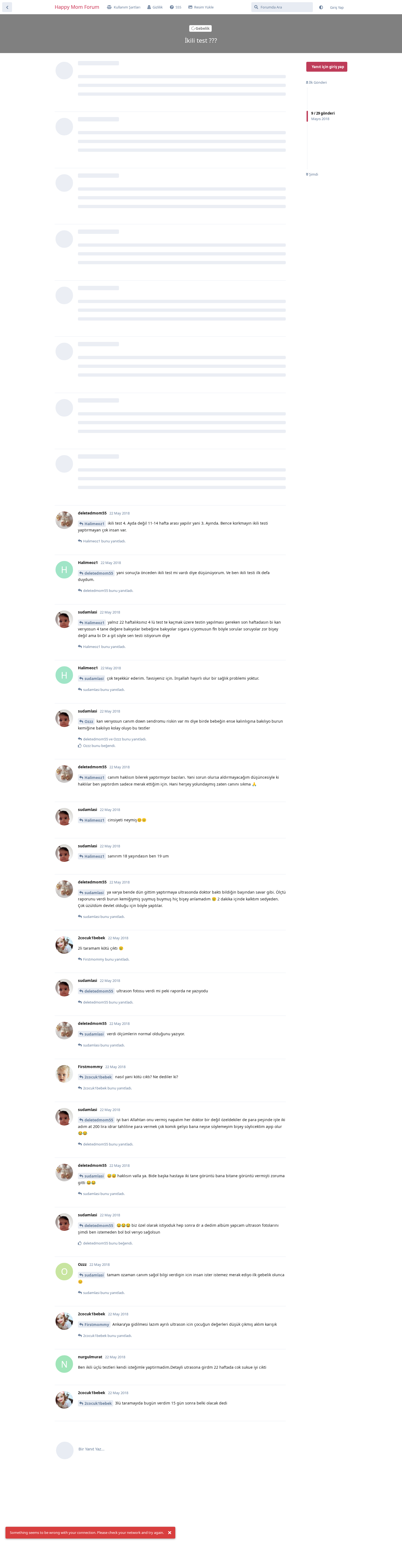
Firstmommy (97, 1324)
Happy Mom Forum (77, 7)
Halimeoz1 (94, 523)
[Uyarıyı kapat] (169, 1533)
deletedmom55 (99, 573)
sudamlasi (94, 678)
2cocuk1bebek (98, 1077)
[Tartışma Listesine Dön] (7, 7)
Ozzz (89, 721)
